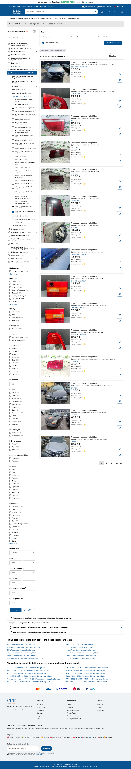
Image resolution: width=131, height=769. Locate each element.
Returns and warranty (19, 6)
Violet (15, 366)
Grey (15, 371)
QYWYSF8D (75, 201)
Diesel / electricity (19, 296)
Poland (16, 512)
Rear (15, 447)
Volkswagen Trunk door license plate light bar (23, 647)
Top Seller (17, 329)
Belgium (15, 538)
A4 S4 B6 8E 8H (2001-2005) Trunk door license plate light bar (88, 679)
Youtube (99, 707)
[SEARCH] (95, 11)
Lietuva (26, 737)
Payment (29, 6)
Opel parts (64, 728)
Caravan (17, 401)
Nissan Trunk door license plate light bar (80, 650)
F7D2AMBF (74, 361)
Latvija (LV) (68, 737)
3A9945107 (74, 308)
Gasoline (17, 284)
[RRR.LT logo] (17, 11)
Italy (15, 529)
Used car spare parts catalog (20, 18)
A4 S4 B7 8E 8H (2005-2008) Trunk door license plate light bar (30, 676)
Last (121, 463)
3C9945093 (75, 94)
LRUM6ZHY (74, 441)
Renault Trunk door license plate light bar (81, 656)
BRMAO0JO (74, 388)
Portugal (16, 532)
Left (16, 458)
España (46, 737)
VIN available (18, 340)
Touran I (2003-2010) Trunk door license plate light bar (86, 676)
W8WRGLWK (83, 281)
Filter (15, 610)
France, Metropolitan (20, 524)
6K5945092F (75, 334)
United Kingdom (15, 737)
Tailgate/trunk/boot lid (52, 18)
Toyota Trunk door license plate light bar (21, 653)
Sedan (16, 395)
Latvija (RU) (36, 737)
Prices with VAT (90, 6)
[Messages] (109, 12)
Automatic (17, 435)
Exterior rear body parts (37, 18)
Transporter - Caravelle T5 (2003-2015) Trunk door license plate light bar (33, 679)
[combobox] (54, 37)
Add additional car (51, 43)
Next (116, 463)
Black (16, 374)
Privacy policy (42, 707)
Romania (16, 535)
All (14, 469)
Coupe (15, 410)
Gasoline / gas (18, 287)
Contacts (35, 6)
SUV (15, 407)
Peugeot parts (100, 728)
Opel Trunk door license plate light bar (80, 647)
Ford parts (81, 728)
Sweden (16, 526)
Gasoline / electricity (20, 290)
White (15, 363)
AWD (15, 450)
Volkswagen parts (22, 728)
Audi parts (32, 728)
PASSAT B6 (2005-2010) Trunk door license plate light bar (87, 668)
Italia (100, 737)
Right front (16, 492)
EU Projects (41, 710)
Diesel (16, 281)
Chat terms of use (73, 716)
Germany (15, 541)
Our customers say (44, 2)
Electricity (17, 293)
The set (15, 481)
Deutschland (56, 737)
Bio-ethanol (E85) (18, 299)
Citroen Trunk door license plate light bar (81, 658)
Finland (15, 518)
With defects (18, 317)
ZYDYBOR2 (74, 120)
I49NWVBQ (83, 334)
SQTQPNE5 (74, 227)
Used (16, 312)
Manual (17, 433)
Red (15, 348)
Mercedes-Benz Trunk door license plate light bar (25, 658)
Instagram (100, 710)
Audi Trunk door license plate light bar (21, 644)
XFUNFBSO (82, 94)
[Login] (102, 12)
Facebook (100, 704)
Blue (15, 360)
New (15, 315)
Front (15, 444)
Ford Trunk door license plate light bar (80, 644)
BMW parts (11, 728)
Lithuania (17, 506)
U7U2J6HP (82, 308)
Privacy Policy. (38, 754)
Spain (15, 521)
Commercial (17, 413)
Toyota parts (72, 728)
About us (40, 704)
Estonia (16, 515)
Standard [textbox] (112, 56)
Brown (15, 368)
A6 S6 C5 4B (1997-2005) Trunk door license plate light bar (28, 682)
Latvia (16, 509)
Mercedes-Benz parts (43, 728)
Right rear (16, 487)
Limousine (16, 421)
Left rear (16, 484)
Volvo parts (56, 728)
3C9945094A (75, 67)
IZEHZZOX (74, 147)
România (109, 737)
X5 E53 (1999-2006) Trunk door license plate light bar (26, 673)
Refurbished (16, 320)
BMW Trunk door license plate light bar (21, 650)
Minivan (16, 404)
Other (15, 301)
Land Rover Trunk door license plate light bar (82, 653)
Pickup (15, 424)
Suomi (94, 737)
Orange (15, 351)
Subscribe (46, 748)
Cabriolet (16, 416)
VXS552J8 (74, 174)
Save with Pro (51, 6)
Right (16, 461)
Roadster (15, 418)
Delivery (9, 6)
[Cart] (122, 12)
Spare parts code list (74, 719)
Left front (16, 489)
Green (15, 357)
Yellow (15, 354)
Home (9, 18)
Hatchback (17, 398)
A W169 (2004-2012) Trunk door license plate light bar (85, 673)
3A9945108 (74, 281)
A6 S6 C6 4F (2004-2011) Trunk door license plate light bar (28, 670)
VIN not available (20, 337)
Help (41, 6)
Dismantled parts (20, 271)
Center (15, 475)
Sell (45, 6)
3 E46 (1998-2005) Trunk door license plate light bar (26, 668)
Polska (77, 737)
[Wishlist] (115, 12)
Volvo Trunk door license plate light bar (21, 656)
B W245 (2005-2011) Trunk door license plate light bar (85, 670)
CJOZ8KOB (83, 67)
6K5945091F (75, 254)
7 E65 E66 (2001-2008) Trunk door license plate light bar (86, 682)
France (85, 737)
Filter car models (114, 43)
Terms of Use (71, 713)
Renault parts (90, 728)
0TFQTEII (74, 415)
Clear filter (29, 610)
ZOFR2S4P (83, 254)
